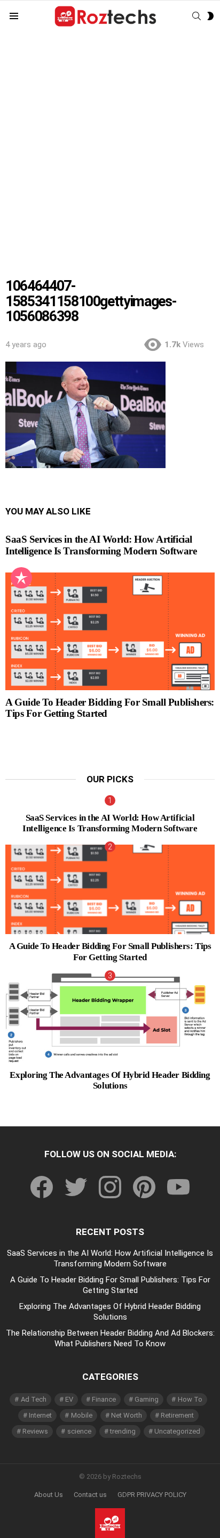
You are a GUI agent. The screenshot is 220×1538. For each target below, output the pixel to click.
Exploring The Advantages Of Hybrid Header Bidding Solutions (110, 1080)
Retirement (177, 1415)
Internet (40, 1415)
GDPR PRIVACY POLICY (151, 1495)
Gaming (147, 1399)
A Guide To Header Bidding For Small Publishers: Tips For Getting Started (110, 951)
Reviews (35, 1431)
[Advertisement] (110, 147)
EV (69, 1399)
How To (190, 1399)
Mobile (81, 1415)
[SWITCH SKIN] (210, 15)
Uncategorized (177, 1431)
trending (123, 1431)
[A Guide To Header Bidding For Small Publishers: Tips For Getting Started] (110, 631)
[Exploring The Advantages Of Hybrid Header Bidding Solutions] (110, 1018)
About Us (48, 1495)
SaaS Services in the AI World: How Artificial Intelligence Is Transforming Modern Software (101, 545)
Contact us (90, 1495)
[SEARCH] (196, 15)
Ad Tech (33, 1399)
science (79, 1431)
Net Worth (126, 1415)
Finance (104, 1399)
